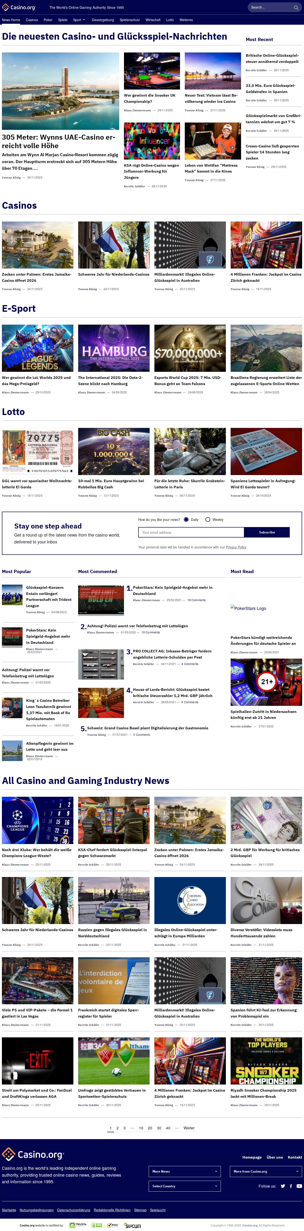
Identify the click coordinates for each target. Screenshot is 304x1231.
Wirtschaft (153, 19)
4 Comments (189, 664)
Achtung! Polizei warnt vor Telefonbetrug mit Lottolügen (137, 625)
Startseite (9, 1209)
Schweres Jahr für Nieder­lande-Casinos (113, 274)
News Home (11, 19)
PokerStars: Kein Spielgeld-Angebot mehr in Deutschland (48, 636)
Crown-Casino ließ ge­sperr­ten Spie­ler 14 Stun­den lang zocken (272, 152)
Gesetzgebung (103, 19)
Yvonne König (11, 177)
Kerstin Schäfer (134, 186)
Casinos (32, 19)
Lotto (170, 19)
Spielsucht (158, 1209)
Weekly (218, 519)
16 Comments (196, 600)
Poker (48, 19)
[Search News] (296, 7)
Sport (77, 19)
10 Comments (151, 632)
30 (159, 1128)
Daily (194, 519)
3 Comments (141, 734)
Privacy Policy (236, 547)
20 (150, 1128)
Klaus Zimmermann (137, 110)
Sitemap (140, 1209)
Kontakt (295, 1157)
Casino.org (249, 1225)
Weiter (189, 1128)
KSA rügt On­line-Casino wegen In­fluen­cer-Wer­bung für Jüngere (151, 171)
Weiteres (186, 19)
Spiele (62, 19)
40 (168, 1128)
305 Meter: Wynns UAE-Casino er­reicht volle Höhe (58, 141)
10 (141, 1128)
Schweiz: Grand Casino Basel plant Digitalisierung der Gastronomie (147, 728)
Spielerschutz (130, 19)
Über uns (275, 1157)
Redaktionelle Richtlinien (112, 1209)
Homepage (252, 1157)
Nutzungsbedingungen (37, 1209)
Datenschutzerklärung (73, 1209)
